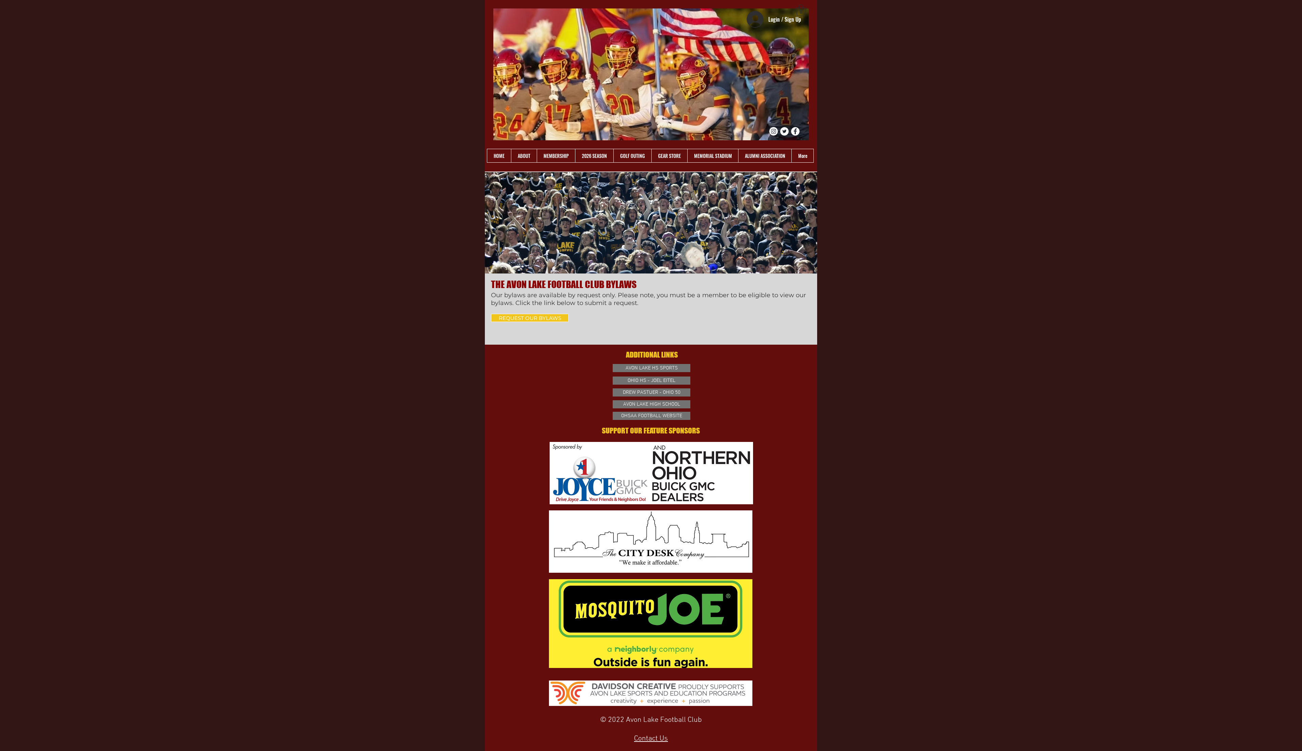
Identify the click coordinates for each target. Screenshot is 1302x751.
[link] (801, 10)
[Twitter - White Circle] (784, 131)
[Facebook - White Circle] (795, 131)
